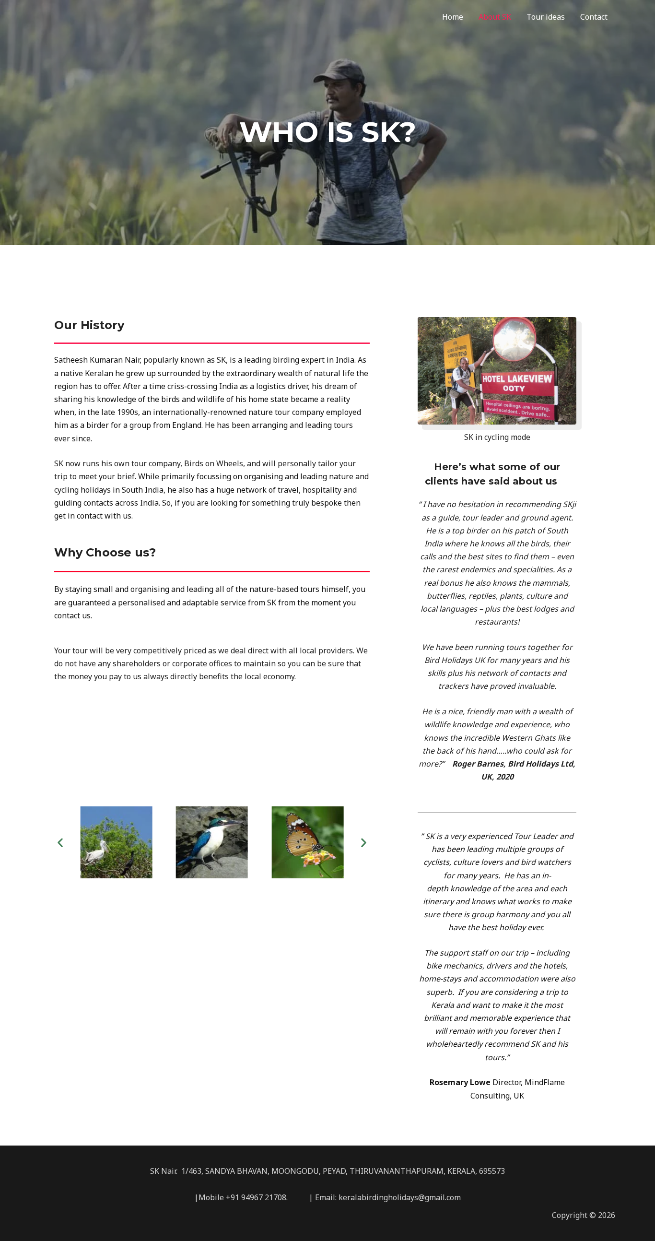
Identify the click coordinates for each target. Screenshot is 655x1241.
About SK (495, 17)
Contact (594, 17)
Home (452, 17)
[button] (60, 842)
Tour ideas (545, 17)
